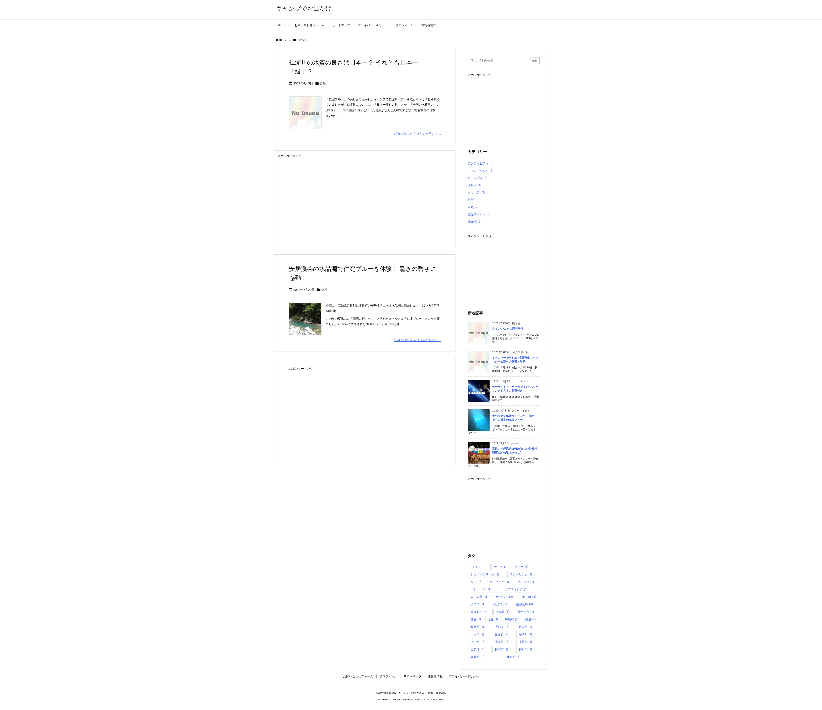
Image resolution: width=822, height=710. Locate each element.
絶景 (325, 289)
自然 (323, 83)
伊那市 (500, 604)
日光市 (477, 634)
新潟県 (525, 627)
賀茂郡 (477, 649)
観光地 (474, 221)
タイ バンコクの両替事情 (507, 328)
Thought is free (434, 699)
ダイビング (499, 582)
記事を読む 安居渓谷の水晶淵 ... (417, 340)
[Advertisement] (365, 202)
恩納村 (512, 619)
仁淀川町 (527, 597)
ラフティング (516, 589)
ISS (475, 567)
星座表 (501, 634)
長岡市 (501, 649)
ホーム (283, 40)
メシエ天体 (480, 589)
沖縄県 (501, 642)
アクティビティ (481, 163)
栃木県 (477, 642)
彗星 (476, 619)
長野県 (525, 649)
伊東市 (477, 604)
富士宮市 (525, 612)
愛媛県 (477, 627)
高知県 (513, 657)
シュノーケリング (485, 574)
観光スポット (479, 214)
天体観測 (479, 612)
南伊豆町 (524, 604)
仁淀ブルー (503, 597)
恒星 (493, 619)
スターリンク (521, 574)
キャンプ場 (477, 178)
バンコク (525, 582)
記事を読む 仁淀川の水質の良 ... (417, 133)
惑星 (530, 619)
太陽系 (502, 612)
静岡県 (477, 657)
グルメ (474, 185)
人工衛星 (479, 597)
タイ (476, 582)
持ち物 (501, 627)
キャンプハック (480, 170)
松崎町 (525, 634)
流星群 (525, 642)
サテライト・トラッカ (511, 567)
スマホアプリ (479, 192)
